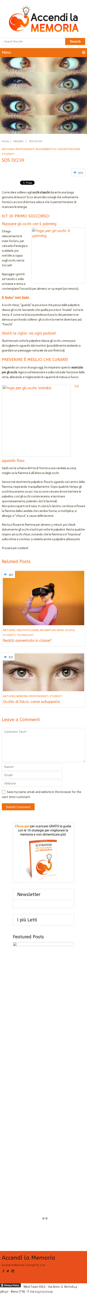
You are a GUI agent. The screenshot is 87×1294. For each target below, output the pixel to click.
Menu (6, 52)
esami (35, 630)
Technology (25, 635)
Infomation (48, 630)
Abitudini (18, 141)
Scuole (70, 630)
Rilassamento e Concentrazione (58, 149)
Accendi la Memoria (28, 1258)
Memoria (22, 696)
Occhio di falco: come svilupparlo (31, 702)
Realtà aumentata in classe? (27, 641)
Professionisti (25, 149)
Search (75, 41)
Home (5, 141)
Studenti (8, 153)
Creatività (23, 630)
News (60, 630)
